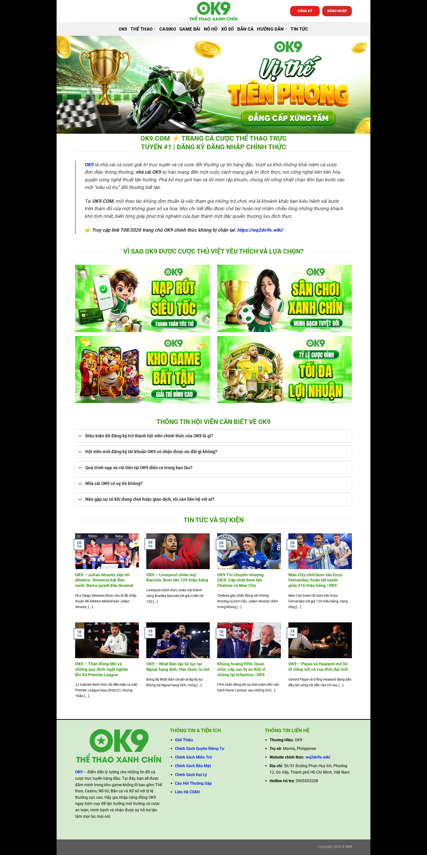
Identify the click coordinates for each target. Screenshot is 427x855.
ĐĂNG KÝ (305, 11)
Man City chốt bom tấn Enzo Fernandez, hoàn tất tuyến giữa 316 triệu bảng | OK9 (315, 580)
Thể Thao (141, 29)
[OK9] (213, 11)
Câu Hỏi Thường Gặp (193, 783)
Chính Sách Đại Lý (191, 774)
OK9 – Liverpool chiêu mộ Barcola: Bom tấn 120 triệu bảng (177, 578)
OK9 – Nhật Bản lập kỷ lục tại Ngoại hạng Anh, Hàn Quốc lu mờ (178, 667)
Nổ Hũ (211, 29)
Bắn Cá (245, 29)
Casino (167, 29)
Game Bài (189, 29)
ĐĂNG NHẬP (337, 11)
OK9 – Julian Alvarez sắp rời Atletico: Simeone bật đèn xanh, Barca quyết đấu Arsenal (104, 580)
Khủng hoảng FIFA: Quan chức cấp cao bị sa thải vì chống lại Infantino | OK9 (241, 669)
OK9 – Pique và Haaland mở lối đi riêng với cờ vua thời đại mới (318, 667)
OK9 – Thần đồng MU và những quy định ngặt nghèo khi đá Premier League (101, 669)
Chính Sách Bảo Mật (193, 765)
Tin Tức (299, 29)
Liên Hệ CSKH (187, 792)
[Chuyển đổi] (80, 436)
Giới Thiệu (184, 740)
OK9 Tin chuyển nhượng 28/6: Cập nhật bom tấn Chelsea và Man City (240, 580)
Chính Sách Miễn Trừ (193, 757)
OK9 (123, 29)
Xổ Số (227, 29)
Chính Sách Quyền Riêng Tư (199, 748)
